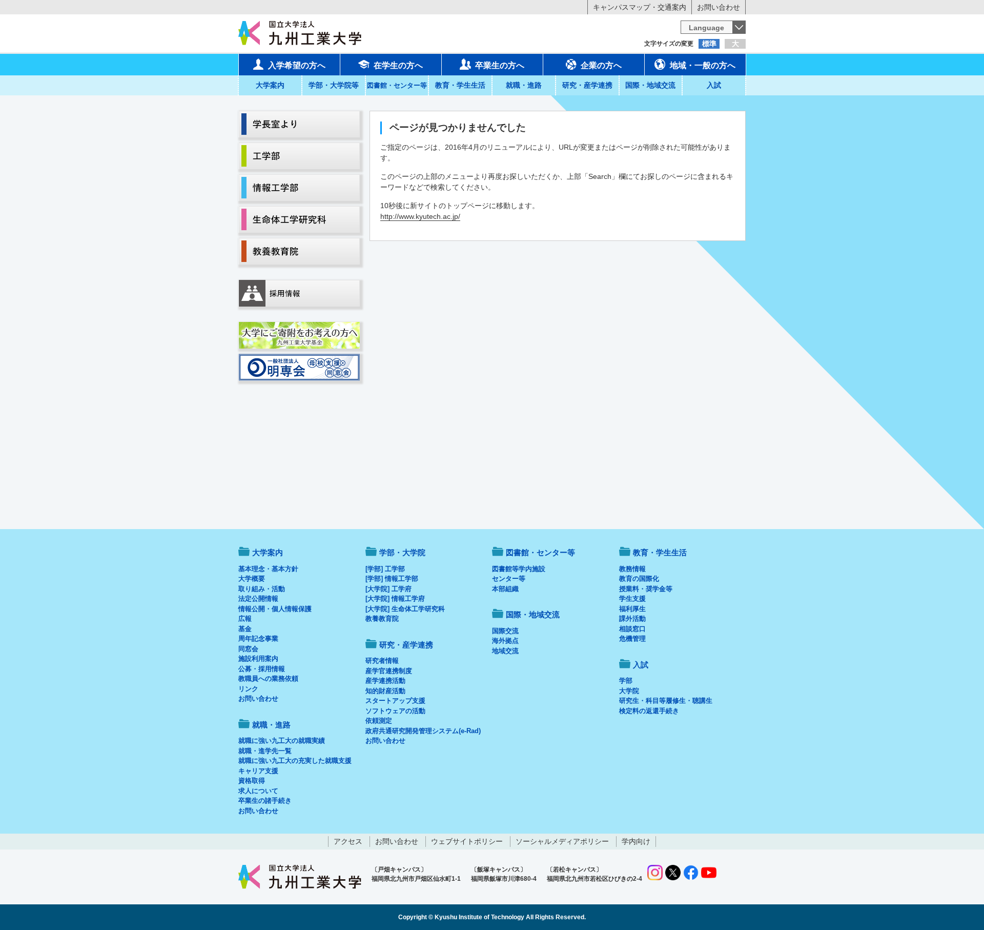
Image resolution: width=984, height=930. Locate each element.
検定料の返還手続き (649, 711)
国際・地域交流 (650, 85)
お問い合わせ (718, 7)
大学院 (629, 691)
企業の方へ (601, 65)
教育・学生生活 (460, 85)
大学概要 (251, 578)
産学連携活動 (385, 680)
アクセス (348, 841)
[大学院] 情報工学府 (395, 598)
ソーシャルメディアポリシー (562, 841)
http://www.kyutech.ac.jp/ (420, 216)
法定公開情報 (258, 598)
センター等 (508, 578)
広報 (245, 618)
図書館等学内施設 (518, 569)
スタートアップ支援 (395, 700)
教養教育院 (382, 618)
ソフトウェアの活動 (395, 711)
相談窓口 (632, 629)
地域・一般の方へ (702, 65)
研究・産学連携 (587, 85)
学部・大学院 (402, 552)
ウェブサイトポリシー (467, 841)
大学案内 (270, 85)
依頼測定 (378, 720)
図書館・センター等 (540, 552)
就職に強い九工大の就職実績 (281, 740)
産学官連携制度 (388, 671)
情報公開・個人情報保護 (275, 609)
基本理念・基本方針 (268, 569)
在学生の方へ (398, 65)
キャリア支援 (258, 771)
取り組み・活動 (261, 589)
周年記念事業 (258, 638)
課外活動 (632, 618)
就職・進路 (524, 85)
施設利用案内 (258, 658)
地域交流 (505, 651)
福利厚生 (632, 609)
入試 (714, 85)
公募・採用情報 (261, 669)
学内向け (636, 841)
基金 (245, 629)
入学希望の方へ (296, 65)
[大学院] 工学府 (388, 589)
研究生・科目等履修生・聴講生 (665, 700)
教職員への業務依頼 (268, 678)
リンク (248, 689)
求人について (258, 791)
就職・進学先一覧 (265, 751)
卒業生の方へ (499, 65)
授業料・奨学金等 (645, 589)
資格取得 (251, 780)
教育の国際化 (639, 578)
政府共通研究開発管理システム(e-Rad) (423, 731)
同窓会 (248, 649)
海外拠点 (505, 640)
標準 (709, 43)
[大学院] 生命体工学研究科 (405, 609)
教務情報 (632, 569)
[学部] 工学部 (385, 569)
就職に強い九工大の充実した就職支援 (295, 760)
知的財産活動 (385, 691)
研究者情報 (382, 660)
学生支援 (632, 598)
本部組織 (505, 589)
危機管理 (632, 638)
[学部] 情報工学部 (391, 578)
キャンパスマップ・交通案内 (639, 7)
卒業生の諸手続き (265, 800)
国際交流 (505, 631)
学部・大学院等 (334, 85)
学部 (625, 680)
